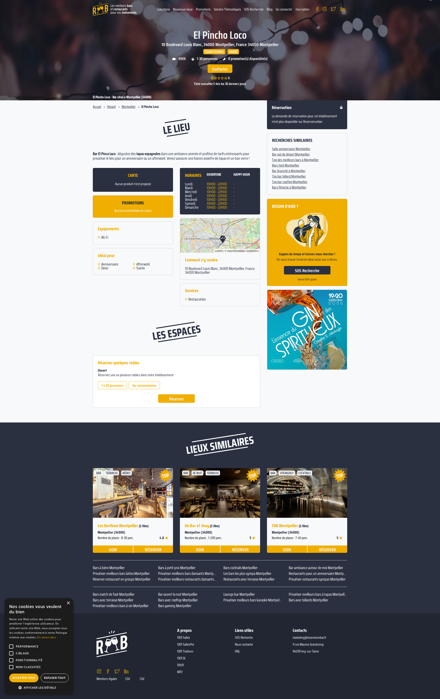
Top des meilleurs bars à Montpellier (295, 160)
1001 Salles (183, 637)
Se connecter (284, 9)
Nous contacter (244, 644)
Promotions (203, 9)
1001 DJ (181, 658)
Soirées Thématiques (227, 9)
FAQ (237, 651)
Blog (269, 9)
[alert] (39, 646)
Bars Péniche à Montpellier (289, 187)
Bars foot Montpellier (285, 165)
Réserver (176, 399)
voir (113, 549)
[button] (100, 493)
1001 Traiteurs (185, 651)
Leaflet (219, 250)
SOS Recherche (254, 9)
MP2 (180, 672)
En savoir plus (46, 637)
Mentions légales (106, 679)
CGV (142, 679)
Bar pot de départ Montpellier (291, 154)
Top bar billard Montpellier (289, 176)
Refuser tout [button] (55, 678)
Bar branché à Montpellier (288, 171)
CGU (127, 679)
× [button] (68, 603)
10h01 (180, 665)
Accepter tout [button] (24, 678)
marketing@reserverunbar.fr (309, 637)
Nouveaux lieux (183, 9)
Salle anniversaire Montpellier (291, 149)
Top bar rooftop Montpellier (290, 182)
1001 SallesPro (185, 644)
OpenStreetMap (236, 250)
